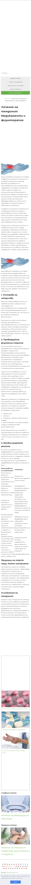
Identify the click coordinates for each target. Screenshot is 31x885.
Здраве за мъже (15, 78)
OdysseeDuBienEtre (12, 872)
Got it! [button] (15, 882)
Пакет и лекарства (15, 82)
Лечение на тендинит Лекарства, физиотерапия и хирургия (15, 850)
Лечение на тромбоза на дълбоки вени (15, 709)
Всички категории (15, 93)
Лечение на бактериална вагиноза (13, 729)
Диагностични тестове (15, 85)
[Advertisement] (15, 19)
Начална (6, 98)
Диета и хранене (15, 89)
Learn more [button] (19, 878)
